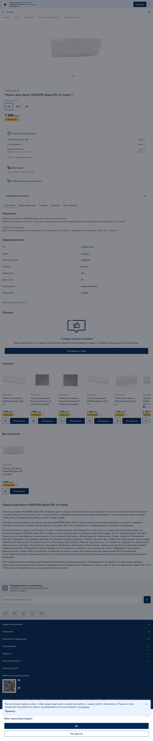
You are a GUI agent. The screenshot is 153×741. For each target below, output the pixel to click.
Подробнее (83, 707)
